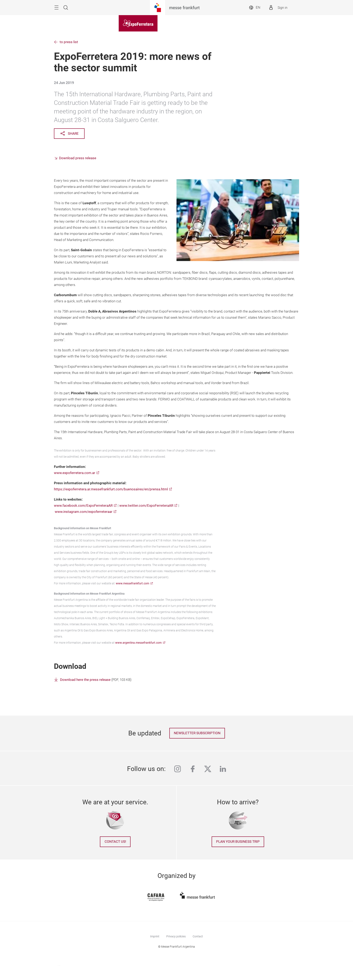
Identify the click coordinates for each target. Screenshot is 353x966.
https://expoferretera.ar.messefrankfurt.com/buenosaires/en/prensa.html (111, 489)
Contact (198, 936)
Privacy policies (176, 936)
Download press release (77, 158)
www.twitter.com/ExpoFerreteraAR (146, 506)
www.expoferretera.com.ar (74, 473)
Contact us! (115, 842)
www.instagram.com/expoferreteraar (83, 512)
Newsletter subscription (197, 733)
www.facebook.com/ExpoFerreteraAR (83, 506)
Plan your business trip (238, 842)
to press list (69, 42)
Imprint (154, 936)
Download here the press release (85, 680)
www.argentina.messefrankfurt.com (138, 642)
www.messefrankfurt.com (132, 583)
